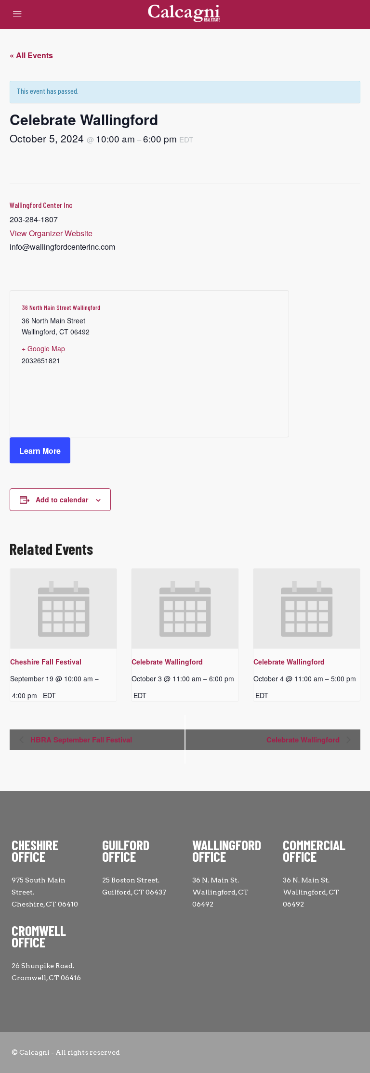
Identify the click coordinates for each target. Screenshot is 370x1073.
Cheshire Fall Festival (45, 661)
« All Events (31, 55)
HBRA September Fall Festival (80, 739)
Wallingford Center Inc (41, 204)
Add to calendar (62, 499)
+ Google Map (43, 348)
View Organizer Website (51, 233)
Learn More (40, 450)
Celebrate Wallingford (167, 661)
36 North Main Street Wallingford (61, 307)
